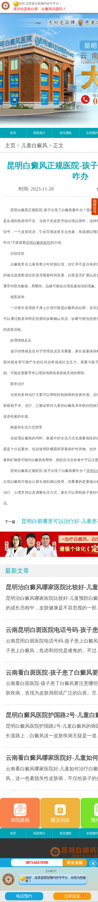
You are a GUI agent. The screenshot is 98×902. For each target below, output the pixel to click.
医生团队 (66, 133)
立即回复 (74, 895)
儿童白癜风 (34, 146)
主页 (10, 146)
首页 (13, 133)
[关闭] (93, 863)
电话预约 (24, 896)
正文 (58, 146)
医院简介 (39, 133)
